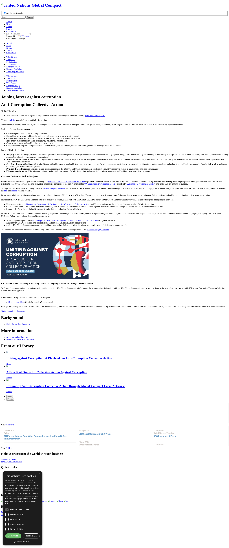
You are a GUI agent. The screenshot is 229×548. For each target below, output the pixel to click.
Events (9, 26)
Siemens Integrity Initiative (53, 188)
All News (10, 425)
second (14, 191)
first (5, 191)
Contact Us (11, 31)
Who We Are (11, 57)
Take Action (11, 64)
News (8, 24)
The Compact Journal (15, 71)
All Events (10, 448)
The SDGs (10, 59)
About (9, 22)
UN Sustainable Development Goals (99, 184)
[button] (22, 541)
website (12, 120)
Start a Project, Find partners (13, 311)
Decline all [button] (31, 536)
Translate (26, 36)
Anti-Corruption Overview (17, 337)
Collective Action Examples (18, 324)
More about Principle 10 (95, 115)
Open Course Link (16, 302)
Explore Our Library (15, 69)
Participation (11, 62)
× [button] (39, 474)
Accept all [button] (13, 536)
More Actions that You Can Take (20, 339)
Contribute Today (8, 459)
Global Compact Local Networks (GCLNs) (66, 181)
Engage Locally (13, 67)
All (7, 13)
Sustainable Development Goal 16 (141, 184)
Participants (18, 13)
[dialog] (22, 508)
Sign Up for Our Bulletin (11, 462)
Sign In (9, 29)
